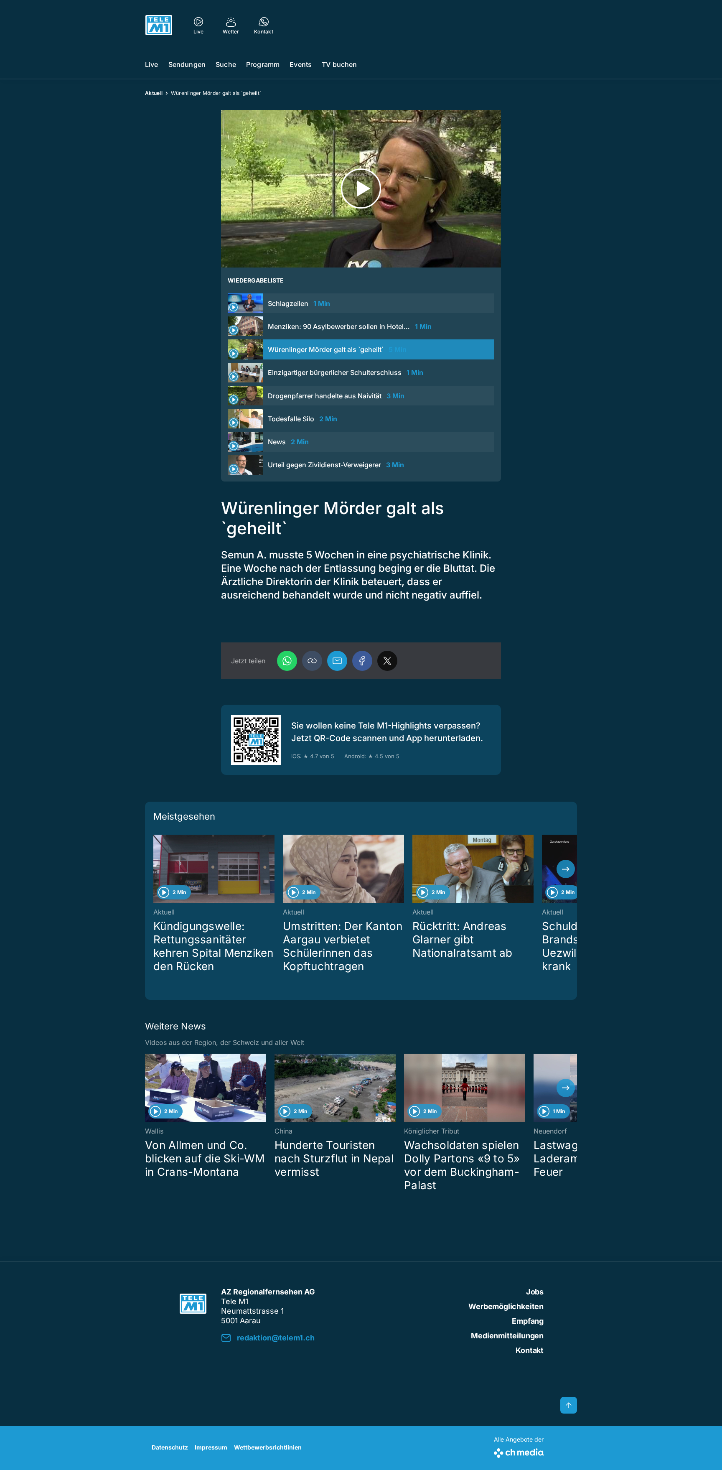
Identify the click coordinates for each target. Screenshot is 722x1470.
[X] (387, 661)
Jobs (535, 1291)
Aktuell (154, 93)
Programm (263, 64)
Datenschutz (170, 1447)
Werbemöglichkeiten (506, 1306)
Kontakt (530, 1350)
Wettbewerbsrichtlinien (268, 1447)
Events (301, 64)
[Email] (337, 661)
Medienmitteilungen (507, 1335)
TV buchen (339, 64)
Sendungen (187, 64)
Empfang (528, 1321)
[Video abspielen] (361, 189)
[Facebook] (362, 661)
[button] (312, 661)
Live (151, 64)
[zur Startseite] (158, 25)
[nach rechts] (566, 869)
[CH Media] (519, 1451)
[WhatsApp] (287, 661)
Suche (226, 64)
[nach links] (156, 869)
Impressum (211, 1447)
